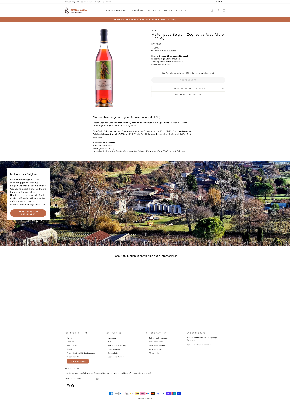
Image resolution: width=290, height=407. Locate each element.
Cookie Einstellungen (116, 357)
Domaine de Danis (156, 342)
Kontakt (70, 338)
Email (108, 2)
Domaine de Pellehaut (157, 345)
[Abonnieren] (97, 378)
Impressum (112, 338)
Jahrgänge (137, 10)
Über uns (182, 10)
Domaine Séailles (155, 349)
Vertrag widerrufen (78, 361)
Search (69, 349)
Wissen (168, 10)
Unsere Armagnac (116, 10)
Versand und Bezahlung (117, 345)
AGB (109, 342)
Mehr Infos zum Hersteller (28, 213)
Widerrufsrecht (73, 357)
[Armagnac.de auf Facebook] (72, 385)
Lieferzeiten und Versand (188, 89)
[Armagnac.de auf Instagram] (68, 385)
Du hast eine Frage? (188, 94)
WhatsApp (99, 2)
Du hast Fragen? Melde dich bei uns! (79, 2)
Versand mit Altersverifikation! (199, 345)
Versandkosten (170, 50)
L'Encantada (154, 353)
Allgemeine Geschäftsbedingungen (81, 353)
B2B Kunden (72, 345)
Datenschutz (113, 353)
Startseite (155, 30)
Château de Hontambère (158, 338)
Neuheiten (154, 10)
